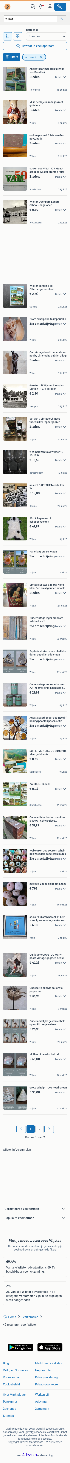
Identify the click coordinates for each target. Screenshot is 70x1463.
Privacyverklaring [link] (46, 1377)
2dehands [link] (9, 1408)
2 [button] (39, 1129)
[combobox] (30, 18)
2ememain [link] (42, 1408)
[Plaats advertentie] (60, 7)
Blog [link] (6, 1363)
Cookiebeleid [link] (11, 1384)
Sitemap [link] (8, 1416)
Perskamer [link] (10, 1401)
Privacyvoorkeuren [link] (47, 1384)
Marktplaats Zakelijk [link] (48, 1363)
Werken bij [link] (42, 1394)
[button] (41, 7)
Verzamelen (31, 57)
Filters (14, 57)
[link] (8, 7)
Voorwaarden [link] (12, 1377)
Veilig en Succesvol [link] (15, 1370)
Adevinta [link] (41, 1401)
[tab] (7, 36)
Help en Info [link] (43, 1370)
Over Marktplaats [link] (14, 1394)
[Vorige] (21, 1129)
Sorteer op (32, 29)
